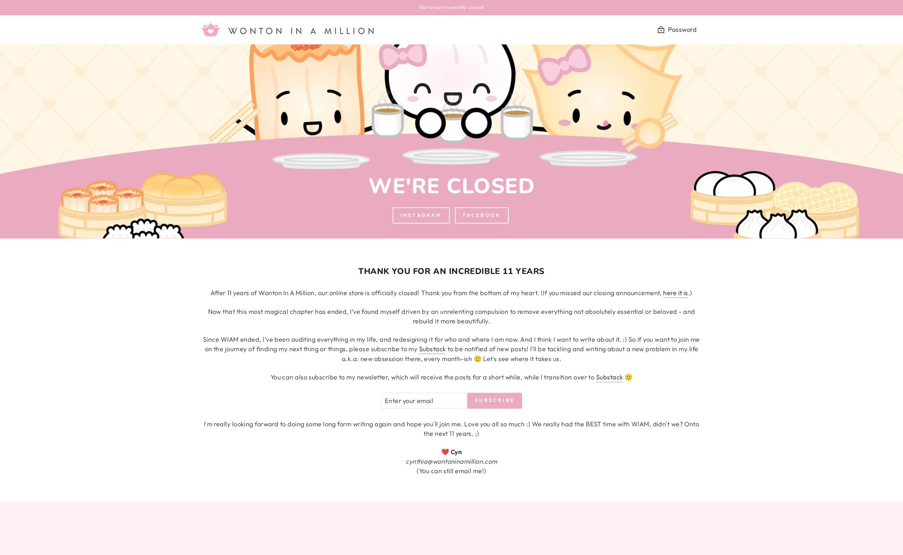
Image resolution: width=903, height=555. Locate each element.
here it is (675, 293)
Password (682, 29)
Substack (432, 349)
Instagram (421, 215)
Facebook (482, 215)
